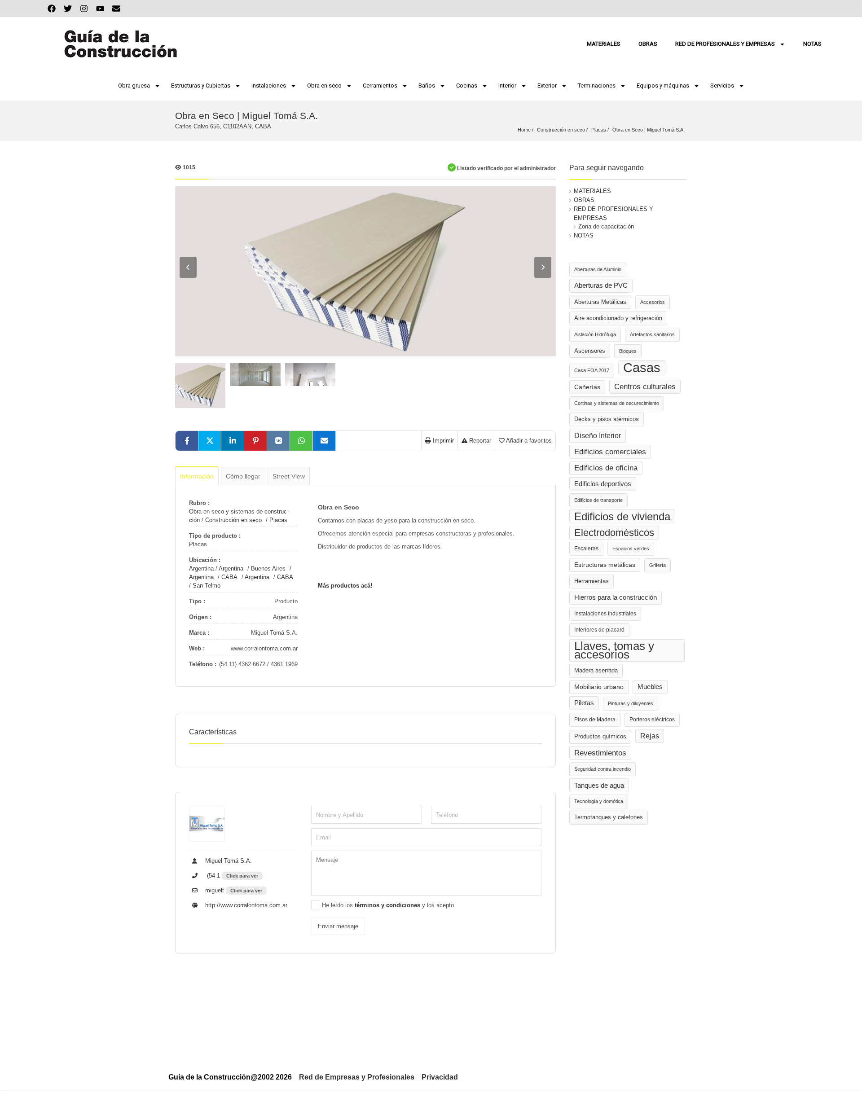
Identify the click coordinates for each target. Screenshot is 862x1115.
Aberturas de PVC (601, 285)
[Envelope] (116, 8)
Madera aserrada (596, 670)
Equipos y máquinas (663, 85)
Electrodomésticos (614, 532)
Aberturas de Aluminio (597, 269)
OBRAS (647, 43)
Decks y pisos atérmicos (606, 419)
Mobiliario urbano (599, 687)
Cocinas (466, 85)
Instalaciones (268, 85)
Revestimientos (600, 753)
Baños (426, 85)
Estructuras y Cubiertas (200, 85)
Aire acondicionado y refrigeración (618, 318)
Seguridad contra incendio (602, 769)
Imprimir (442, 440)
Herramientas (591, 581)
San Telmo (206, 585)
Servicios (722, 85)
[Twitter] (68, 8)
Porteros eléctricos (652, 719)
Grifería (657, 565)
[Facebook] (52, 8)
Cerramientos (380, 85)
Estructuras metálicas (604, 565)
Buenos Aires (268, 568)
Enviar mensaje (338, 926)
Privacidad (440, 1077)
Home (524, 129)
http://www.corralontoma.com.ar (245, 905)
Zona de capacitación (606, 226)
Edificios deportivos (602, 483)
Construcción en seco (561, 129)
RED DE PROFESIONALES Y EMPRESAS (725, 43)
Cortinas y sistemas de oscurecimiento (616, 403)
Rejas (649, 736)
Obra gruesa (134, 85)
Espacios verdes (630, 548)
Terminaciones (597, 85)
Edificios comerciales (610, 452)
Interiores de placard (599, 630)
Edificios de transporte (598, 500)
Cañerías (587, 387)
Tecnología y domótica (598, 801)
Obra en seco (324, 85)
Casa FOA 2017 (591, 370)
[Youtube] (100, 8)
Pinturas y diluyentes (630, 703)
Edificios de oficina (606, 468)
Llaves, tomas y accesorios (614, 650)
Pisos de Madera (595, 719)
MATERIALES (603, 43)
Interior (507, 85)
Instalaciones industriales (605, 613)
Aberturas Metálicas (600, 302)
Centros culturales (645, 386)
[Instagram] (84, 8)
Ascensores (589, 350)
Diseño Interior (597, 435)
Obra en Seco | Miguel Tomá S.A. (648, 129)
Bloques (628, 351)
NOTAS (812, 43)
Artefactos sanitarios (652, 334)
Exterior (547, 85)
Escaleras (586, 548)
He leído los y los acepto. (389, 905)
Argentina (201, 568)
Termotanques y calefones (608, 817)
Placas (598, 129)
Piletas (584, 703)
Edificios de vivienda (622, 516)
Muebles (650, 686)
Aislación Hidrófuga (595, 334)
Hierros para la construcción (615, 597)
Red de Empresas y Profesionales (356, 1077)
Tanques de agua (599, 785)
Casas (641, 367)
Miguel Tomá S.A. (227, 860)
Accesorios (652, 302)
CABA (229, 577)
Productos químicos (600, 736)
